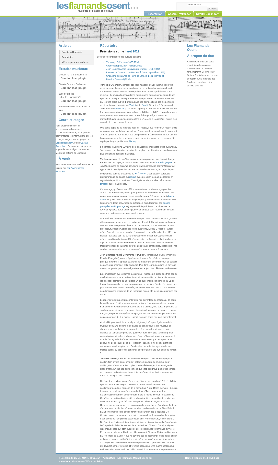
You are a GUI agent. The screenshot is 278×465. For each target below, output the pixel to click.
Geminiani (119, 108)
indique (132, 177)
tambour (104, 184)
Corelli (145, 105)
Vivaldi (132, 105)
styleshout (64, 461)
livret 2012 (132, 51)
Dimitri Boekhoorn (64, 143)
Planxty (132, 141)
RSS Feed (214, 458)
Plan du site (200, 458)
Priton (100, 461)
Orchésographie (164, 162)
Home (188, 458)
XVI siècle (140, 173)
